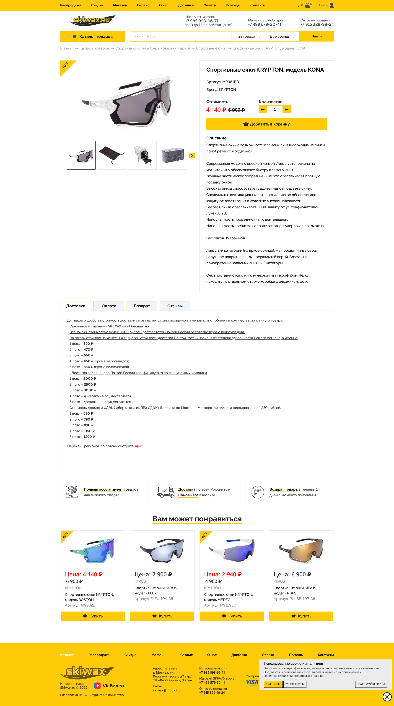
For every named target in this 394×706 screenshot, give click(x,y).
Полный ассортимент (103, 489)
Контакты (257, 5)
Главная (66, 48)
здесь (139, 446)
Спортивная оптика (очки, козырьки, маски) (152, 48)
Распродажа (70, 5)
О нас (163, 5)
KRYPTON (227, 89)
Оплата (210, 5)
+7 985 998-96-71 (201, 21)
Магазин (120, 5)
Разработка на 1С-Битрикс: (92, 695)
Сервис (143, 5)
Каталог (67, 655)
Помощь (233, 5)
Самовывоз (188, 495)
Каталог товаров (94, 48)
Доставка (186, 5)
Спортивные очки (211, 48)
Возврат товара (284, 489)
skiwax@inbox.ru (166, 690)
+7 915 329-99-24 (317, 24)
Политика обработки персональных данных (293, 675)
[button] (192, 155)
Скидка (97, 5)
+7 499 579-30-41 (264, 24)
